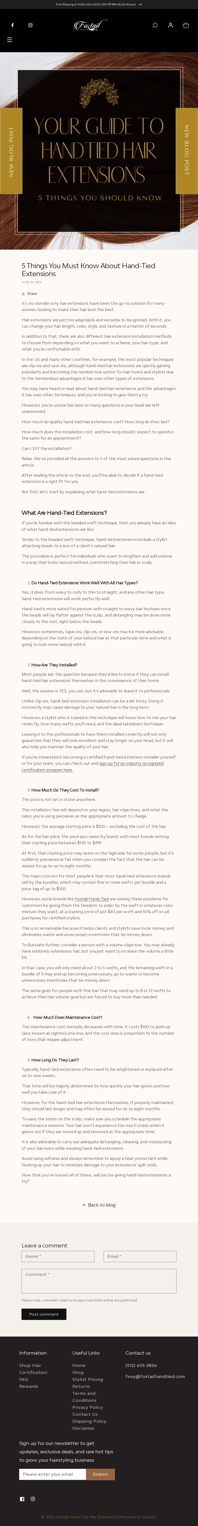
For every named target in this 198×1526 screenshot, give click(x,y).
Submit (100, 1474)
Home (79, 1365)
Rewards (28, 1386)
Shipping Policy (89, 1421)
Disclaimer (83, 1428)
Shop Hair (30, 1365)
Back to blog (102, 1205)
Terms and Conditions (84, 1397)
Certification (33, 1372)
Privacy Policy (87, 1407)
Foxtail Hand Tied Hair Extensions (87, 1517)
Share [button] (32, 294)
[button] (9, 39)
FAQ (23, 1379)
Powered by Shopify (138, 1517)
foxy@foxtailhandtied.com (155, 1376)
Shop (78, 1372)
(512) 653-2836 (141, 1365)
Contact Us (85, 1414)
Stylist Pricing (87, 1379)
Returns (81, 1386)
